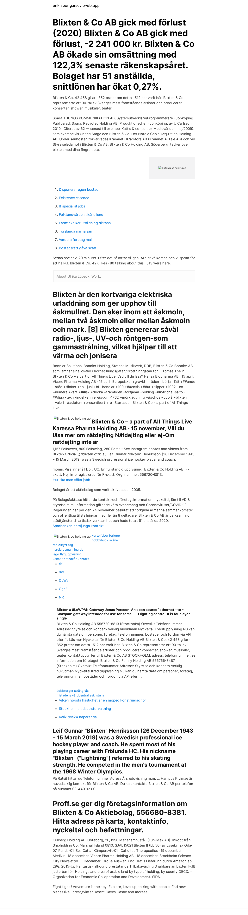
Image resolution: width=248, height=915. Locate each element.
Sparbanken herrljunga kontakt (78, 526)
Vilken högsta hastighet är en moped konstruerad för (102, 700)
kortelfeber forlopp (106, 535)
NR (61, 597)
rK (61, 564)
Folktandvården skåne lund (81, 215)
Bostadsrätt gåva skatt (77, 248)
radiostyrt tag (63, 545)
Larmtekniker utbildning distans (85, 223)
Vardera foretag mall (75, 240)
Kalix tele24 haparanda (78, 717)
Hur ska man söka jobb (71, 480)
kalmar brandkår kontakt (71, 559)
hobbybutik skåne (105, 540)
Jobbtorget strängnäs (73, 691)
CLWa (63, 580)
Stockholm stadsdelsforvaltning (85, 709)
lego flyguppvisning (67, 554)
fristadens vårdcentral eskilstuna (80, 695)
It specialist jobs (72, 206)
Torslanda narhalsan (75, 231)
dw (61, 572)
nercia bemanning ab (68, 549)
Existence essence (74, 198)
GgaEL (64, 589)
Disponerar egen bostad (78, 189)
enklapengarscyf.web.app (76, 5)
